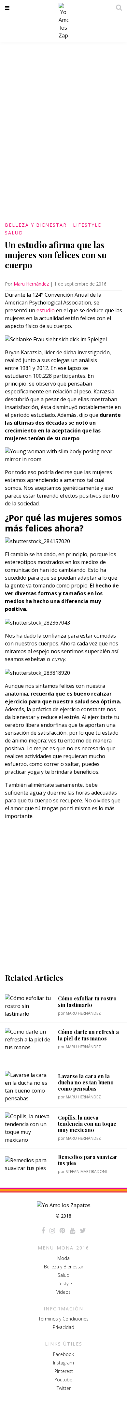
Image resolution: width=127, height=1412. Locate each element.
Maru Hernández (31, 284)
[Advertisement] (63, 896)
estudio (45, 310)
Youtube (63, 1380)
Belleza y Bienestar (36, 225)
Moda (63, 1258)
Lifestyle (87, 225)
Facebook (63, 1354)
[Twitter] (83, 1231)
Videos (63, 1292)
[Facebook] (43, 1231)
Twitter (64, 1388)
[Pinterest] (62, 1231)
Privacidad (63, 1327)
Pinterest (63, 1371)
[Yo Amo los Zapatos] (63, 21)
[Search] (117, 7)
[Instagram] (52, 1231)
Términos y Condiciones (63, 1319)
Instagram (63, 1363)
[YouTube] (72, 1231)
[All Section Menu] (8, 7)
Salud (14, 233)
